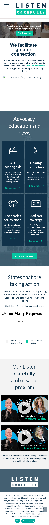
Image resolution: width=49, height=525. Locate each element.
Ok (17, 521)
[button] (24, 408)
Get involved (24, 33)
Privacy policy (28, 521)
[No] (45, 509)
